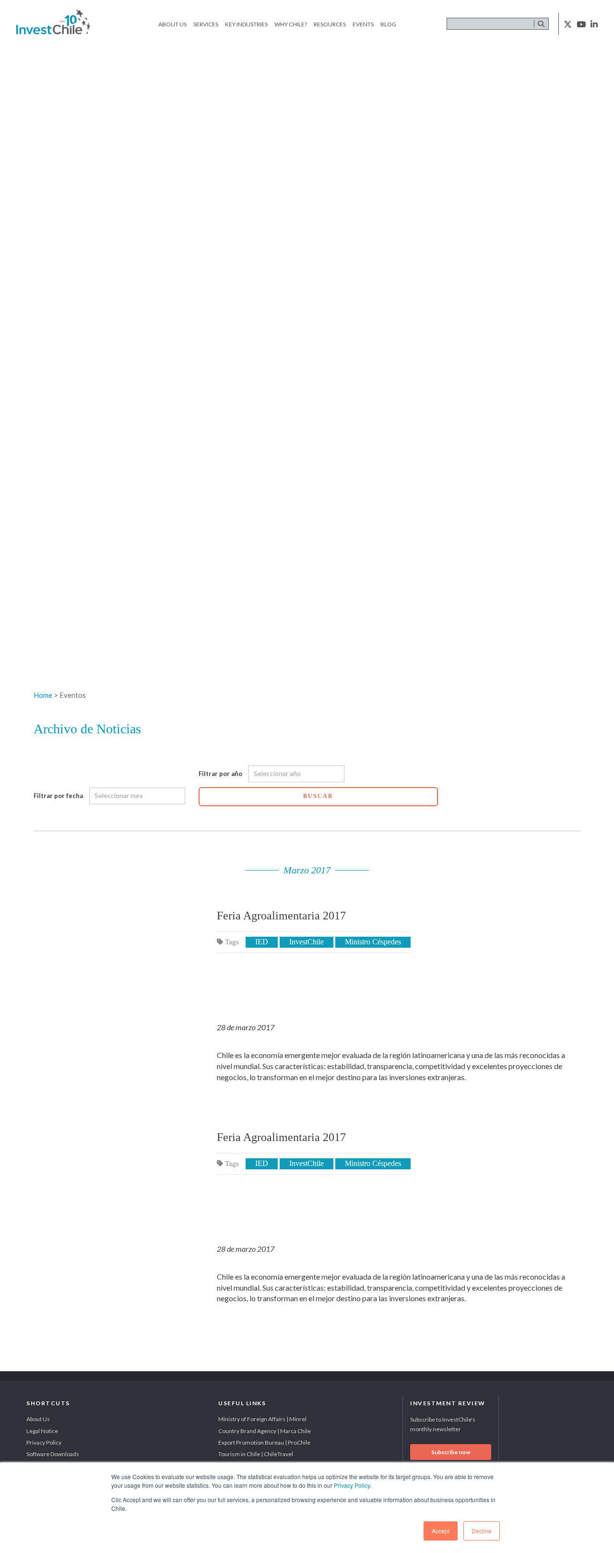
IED (261, 942)
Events (363, 24)
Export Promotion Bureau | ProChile (264, 1442)
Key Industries (246, 24)
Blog (388, 24)
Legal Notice (42, 1431)
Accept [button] (440, 1531)
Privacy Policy (352, 1485)
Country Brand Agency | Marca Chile (264, 1431)
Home (43, 695)
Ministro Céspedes (373, 942)
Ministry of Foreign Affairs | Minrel (262, 1419)
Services (205, 24)
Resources (330, 24)
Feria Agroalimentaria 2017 (281, 915)
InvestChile (306, 942)
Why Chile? (290, 24)
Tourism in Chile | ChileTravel (255, 1454)
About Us (172, 24)
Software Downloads (52, 1454)
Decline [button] (482, 1531)
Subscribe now (450, 1452)
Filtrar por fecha (58, 796)
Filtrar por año (220, 773)
